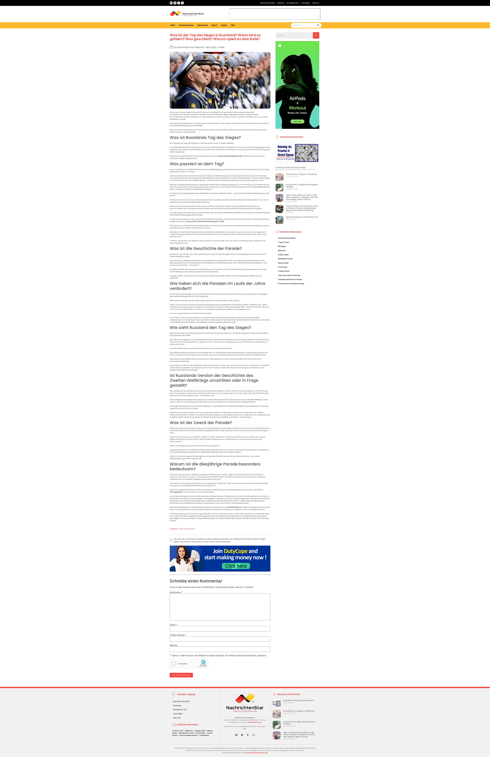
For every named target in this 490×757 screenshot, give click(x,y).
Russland (255, 539)
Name (173, 625)
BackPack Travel (285, 259)
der (175, 539)
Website (173, 645)
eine (184, 539)
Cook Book (204, 735)
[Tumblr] (182, 2)
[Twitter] (174, 2)
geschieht (225, 539)
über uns (315, 3)
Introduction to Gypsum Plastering (301, 174)
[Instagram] (178, 2)
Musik (224, 25)
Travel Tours (283, 242)
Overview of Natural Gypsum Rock (290, 167)
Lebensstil (202, 25)
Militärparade (239, 539)
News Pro (282, 250)
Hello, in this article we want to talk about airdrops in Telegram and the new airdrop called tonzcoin (302, 197)
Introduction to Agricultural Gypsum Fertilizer (302, 185)
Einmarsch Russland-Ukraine (199, 539)
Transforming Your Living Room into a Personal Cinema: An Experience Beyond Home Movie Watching (302, 208)
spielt (176, 541)
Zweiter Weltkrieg (222, 541)
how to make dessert (189, 735)
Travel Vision (283, 271)
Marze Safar (283, 263)
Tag (181, 541)
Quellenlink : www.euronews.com (182, 529)
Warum (206, 541)
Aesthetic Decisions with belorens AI (302, 217)
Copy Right (305, 3)
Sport (214, 25)
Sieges (262, 539)
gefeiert (216, 539)
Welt (172, 25)
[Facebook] (171, 2)
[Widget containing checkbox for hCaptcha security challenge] (189, 663)
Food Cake (282, 267)
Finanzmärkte (186, 25)
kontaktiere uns (292, 3)
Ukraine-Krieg (190, 541)
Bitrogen (282, 246)
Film (233, 25)
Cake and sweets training (289, 275)
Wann (199, 541)
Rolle (248, 539)
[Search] (318, 25)
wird (212, 541)
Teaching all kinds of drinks (290, 279)
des (179, 539)
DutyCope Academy (287, 238)
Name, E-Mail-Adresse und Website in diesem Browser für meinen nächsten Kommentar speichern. (219, 655)
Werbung (280, 3)
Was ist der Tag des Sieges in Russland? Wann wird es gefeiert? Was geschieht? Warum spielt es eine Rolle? (215, 37)
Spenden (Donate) (267, 3)
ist (232, 539)
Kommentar (176, 592)
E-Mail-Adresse (178, 635)
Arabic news (283, 255)
